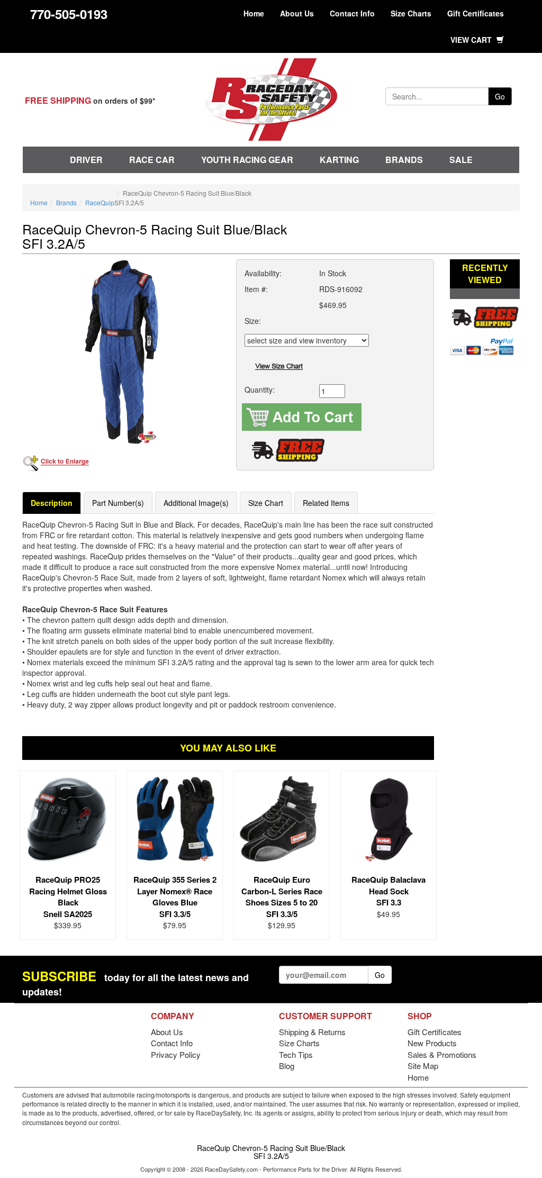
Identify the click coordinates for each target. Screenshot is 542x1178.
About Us (297, 13)
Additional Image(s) (196, 502)
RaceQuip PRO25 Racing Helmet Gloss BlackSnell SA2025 (68, 896)
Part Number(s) (118, 502)
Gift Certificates (475, 13)
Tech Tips (296, 1054)
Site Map (423, 1065)
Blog (286, 1065)
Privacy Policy (176, 1054)
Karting (339, 159)
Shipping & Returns (312, 1031)
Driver (86, 159)
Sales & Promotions (442, 1054)
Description (52, 502)
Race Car (152, 159)
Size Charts (411, 13)
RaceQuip (99, 202)
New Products (432, 1042)
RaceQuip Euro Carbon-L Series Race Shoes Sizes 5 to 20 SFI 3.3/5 (281, 896)
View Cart (472, 39)
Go (500, 96)
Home (253, 13)
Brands (404, 159)
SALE (461, 159)
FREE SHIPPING (58, 100)
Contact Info (352, 13)
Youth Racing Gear (247, 159)
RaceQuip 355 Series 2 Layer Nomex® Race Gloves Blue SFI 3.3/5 (174, 896)
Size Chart (265, 502)
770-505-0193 (68, 14)
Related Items (326, 502)
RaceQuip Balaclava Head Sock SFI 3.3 (388, 891)
